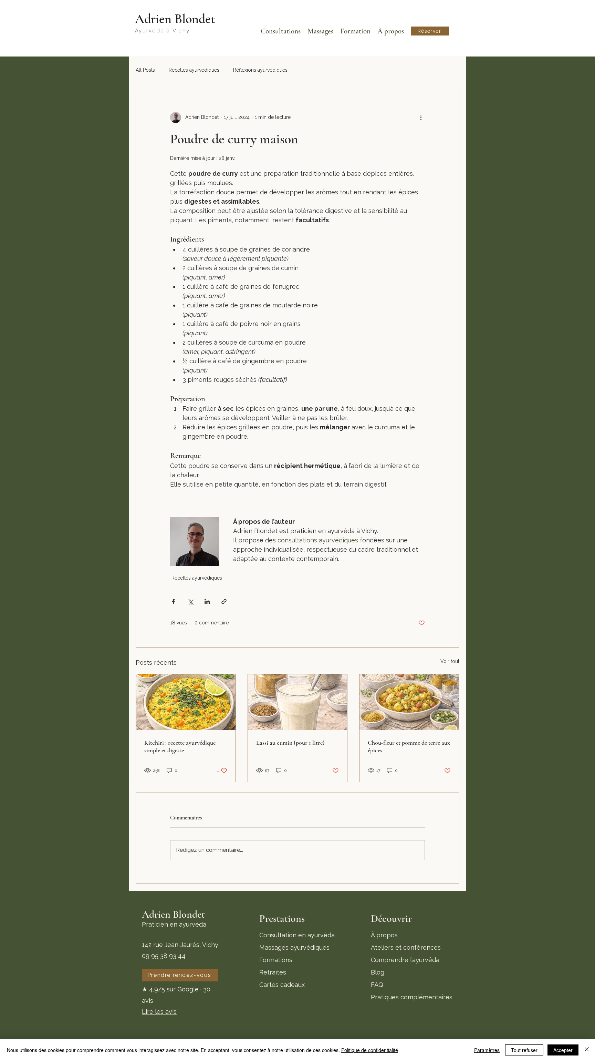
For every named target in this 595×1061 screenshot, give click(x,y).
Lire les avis (159, 1011)
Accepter (563, 1050)
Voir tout (449, 661)
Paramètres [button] (487, 1050)
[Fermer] (587, 1049)
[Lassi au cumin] (297, 702)
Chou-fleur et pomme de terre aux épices (409, 746)
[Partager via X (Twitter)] (190, 601)
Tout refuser (524, 1050)
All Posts (145, 70)
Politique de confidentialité (369, 1050)
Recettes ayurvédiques (194, 70)
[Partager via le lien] (224, 601)
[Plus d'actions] (421, 117)
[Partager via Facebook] (173, 601)
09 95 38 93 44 (164, 955)
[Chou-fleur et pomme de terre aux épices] (409, 702)
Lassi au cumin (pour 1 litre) (290, 742)
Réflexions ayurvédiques (260, 70)
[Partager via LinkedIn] (207, 601)
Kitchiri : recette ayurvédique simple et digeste (180, 746)
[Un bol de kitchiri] (186, 702)
